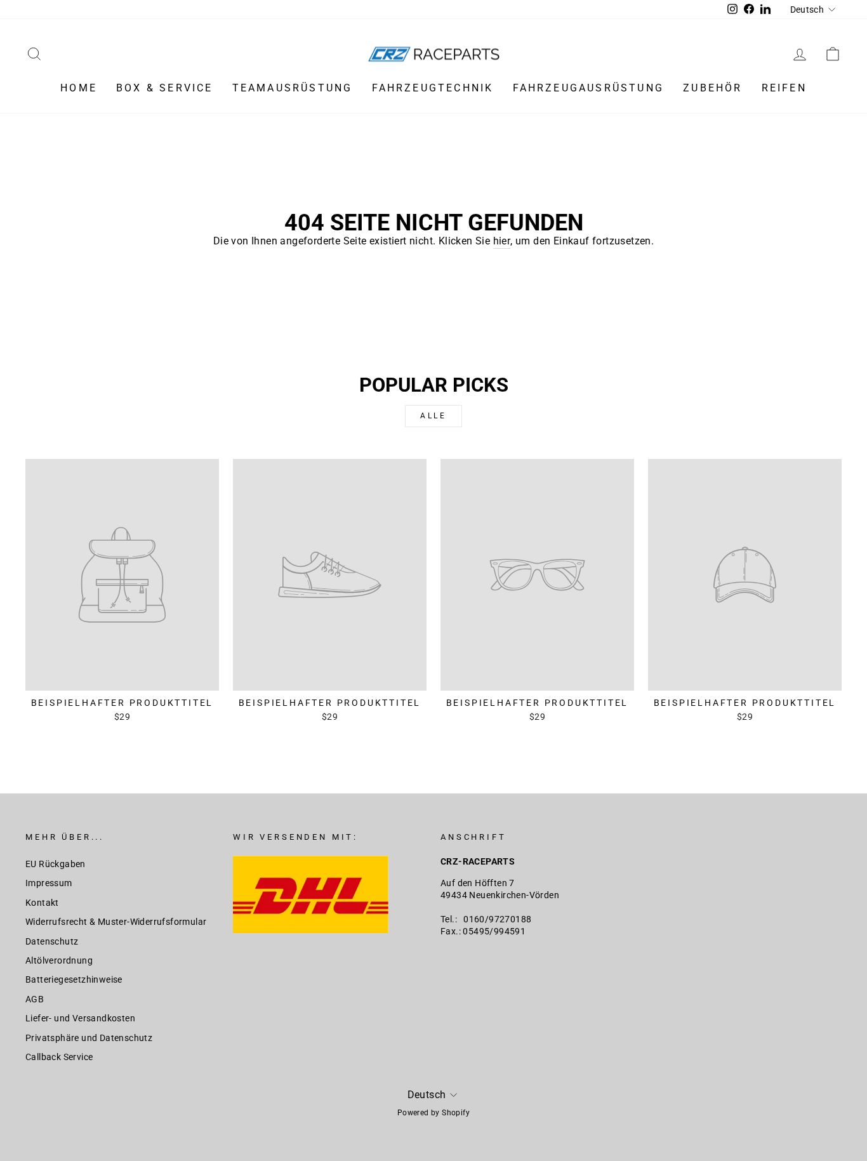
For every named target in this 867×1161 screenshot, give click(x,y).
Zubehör (712, 88)
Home (78, 88)
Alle (433, 415)
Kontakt (42, 903)
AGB (34, 999)
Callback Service (59, 1057)
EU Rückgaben (55, 864)
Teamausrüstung (292, 88)
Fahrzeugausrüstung (589, 88)
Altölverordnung (59, 960)
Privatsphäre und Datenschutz (88, 1038)
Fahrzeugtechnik (433, 88)
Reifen (784, 88)
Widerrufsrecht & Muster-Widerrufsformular (115, 922)
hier (502, 241)
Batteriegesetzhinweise (73, 979)
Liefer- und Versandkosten (80, 1018)
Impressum (48, 883)
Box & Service (164, 88)
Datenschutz (51, 941)
